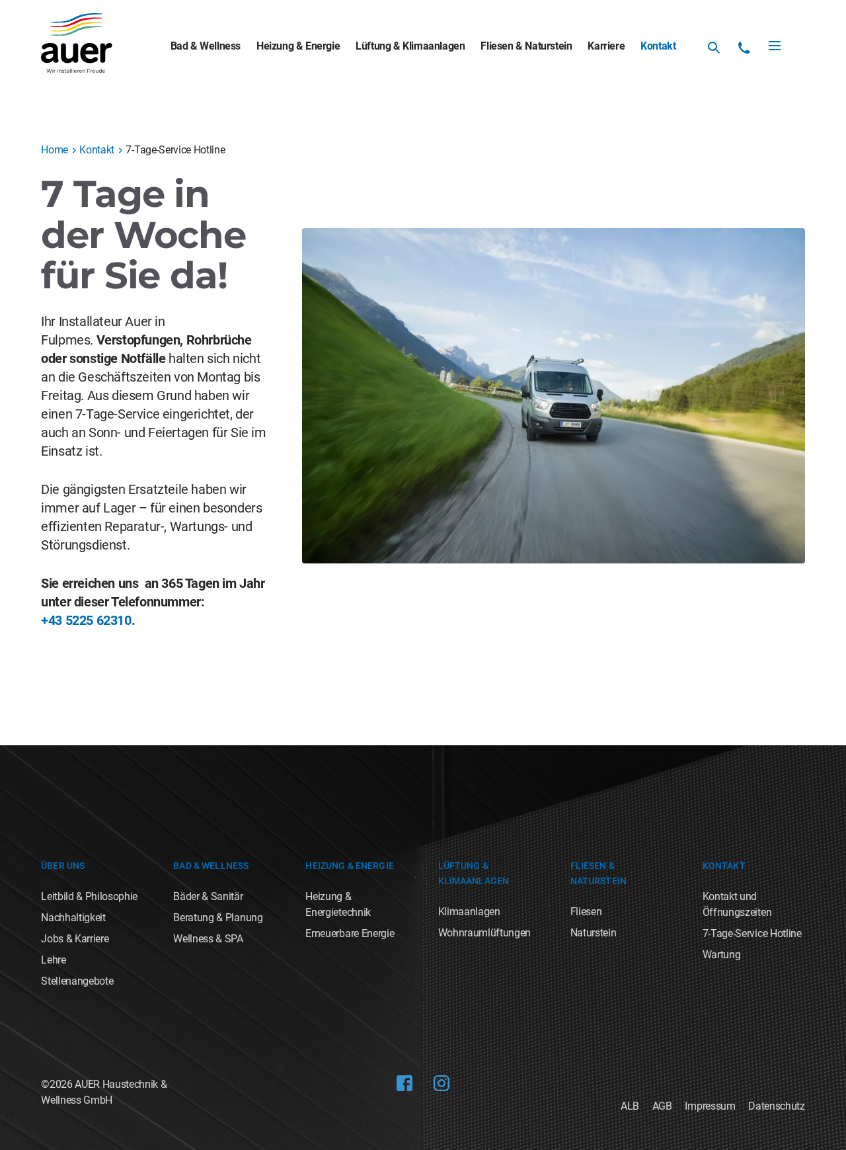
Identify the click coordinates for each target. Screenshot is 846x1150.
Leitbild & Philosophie (89, 896)
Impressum (710, 1106)
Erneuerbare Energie (349, 933)
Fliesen (586, 911)
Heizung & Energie (298, 46)
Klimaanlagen (469, 911)
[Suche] (714, 48)
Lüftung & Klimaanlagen (410, 46)
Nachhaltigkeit (73, 917)
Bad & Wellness (206, 46)
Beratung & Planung (217, 917)
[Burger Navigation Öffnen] (775, 46)
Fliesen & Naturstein (526, 46)
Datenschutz (776, 1106)
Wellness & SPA (208, 938)
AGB (662, 1106)
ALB (630, 1106)
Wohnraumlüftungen (484, 932)
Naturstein (593, 932)
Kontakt (657, 46)
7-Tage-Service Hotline (752, 933)
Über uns (63, 865)
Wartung (722, 954)
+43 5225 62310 (86, 620)
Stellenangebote (77, 981)
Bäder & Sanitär (208, 896)
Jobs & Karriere (74, 938)
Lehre (53, 960)
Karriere (606, 46)
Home (54, 150)
